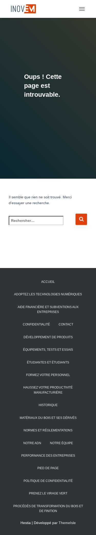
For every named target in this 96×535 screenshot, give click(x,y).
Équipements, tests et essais (48, 349)
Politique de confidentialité (48, 481)
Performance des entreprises (48, 455)
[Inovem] (25, 9)
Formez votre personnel (48, 375)
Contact (66, 324)
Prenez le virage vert (48, 493)
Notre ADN (32, 443)
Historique (48, 405)
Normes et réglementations (48, 430)
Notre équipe (61, 443)
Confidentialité (36, 324)
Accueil (48, 282)
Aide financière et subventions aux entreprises (48, 309)
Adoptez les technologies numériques (48, 294)
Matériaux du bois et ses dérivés (48, 418)
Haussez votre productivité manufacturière (48, 390)
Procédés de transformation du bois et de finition (48, 508)
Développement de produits (48, 337)
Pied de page (48, 468)
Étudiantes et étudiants (48, 362)
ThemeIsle (67, 523)
